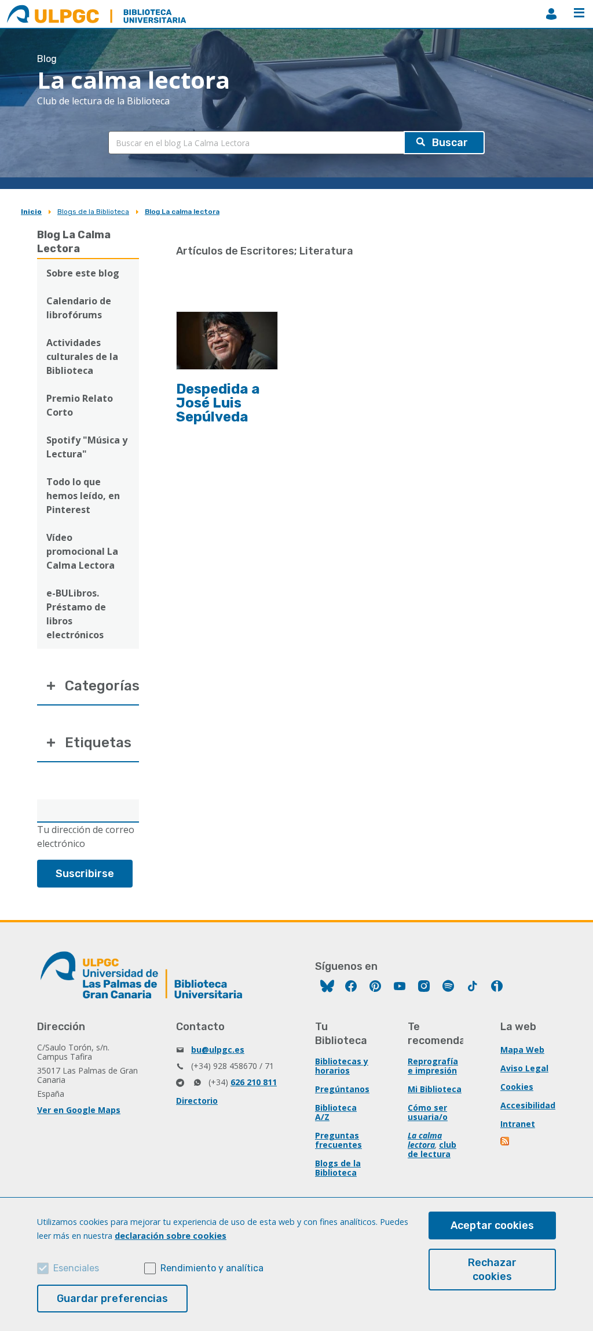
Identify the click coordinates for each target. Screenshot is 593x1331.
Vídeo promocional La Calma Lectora (82, 551)
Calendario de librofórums (78, 307)
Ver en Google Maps (78, 1109)
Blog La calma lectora (182, 212)
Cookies (516, 1086)
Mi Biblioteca (435, 1088)
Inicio (31, 212)
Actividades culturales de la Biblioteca (82, 356)
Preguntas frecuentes (338, 1140)
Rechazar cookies (492, 1269)
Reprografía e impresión (433, 1066)
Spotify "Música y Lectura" (86, 447)
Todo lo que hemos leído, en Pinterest (83, 495)
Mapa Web (522, 1049)
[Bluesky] (327, 987)
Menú (579, 14)
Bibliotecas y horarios (341, 1066)
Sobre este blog (82, 273)
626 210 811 (253, 1082)
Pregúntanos (342, 1088)
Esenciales (76, 1268)
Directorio (197, 1100)
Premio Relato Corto (79, 405)
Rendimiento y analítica (211, 1268)
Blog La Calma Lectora (74, 241)
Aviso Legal (524, 1068)
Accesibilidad (527, 1105)
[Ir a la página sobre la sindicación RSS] (505, 1142)
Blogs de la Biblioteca (93, 212)
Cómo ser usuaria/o (428, 1112)
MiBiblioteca (551, 14)
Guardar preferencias (112, 1298)
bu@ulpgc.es (217, 1049)
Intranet (517, 1123)
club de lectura (432, 1149)
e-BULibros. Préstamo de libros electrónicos (76, 614)
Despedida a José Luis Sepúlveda (218, 403)
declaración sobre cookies (170, 1235)
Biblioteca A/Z (336, 1112)
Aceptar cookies (492, 1225)
